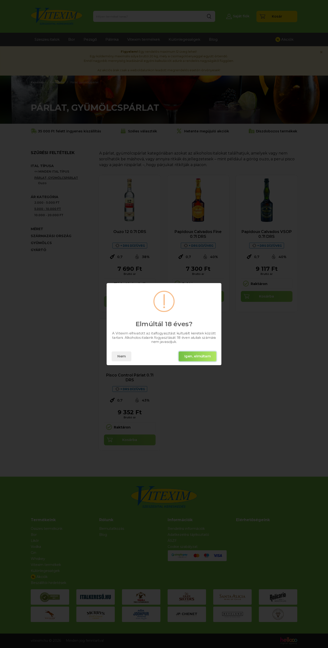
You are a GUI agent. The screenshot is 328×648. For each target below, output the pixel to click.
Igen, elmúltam (197, 356)
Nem (121, 356)
